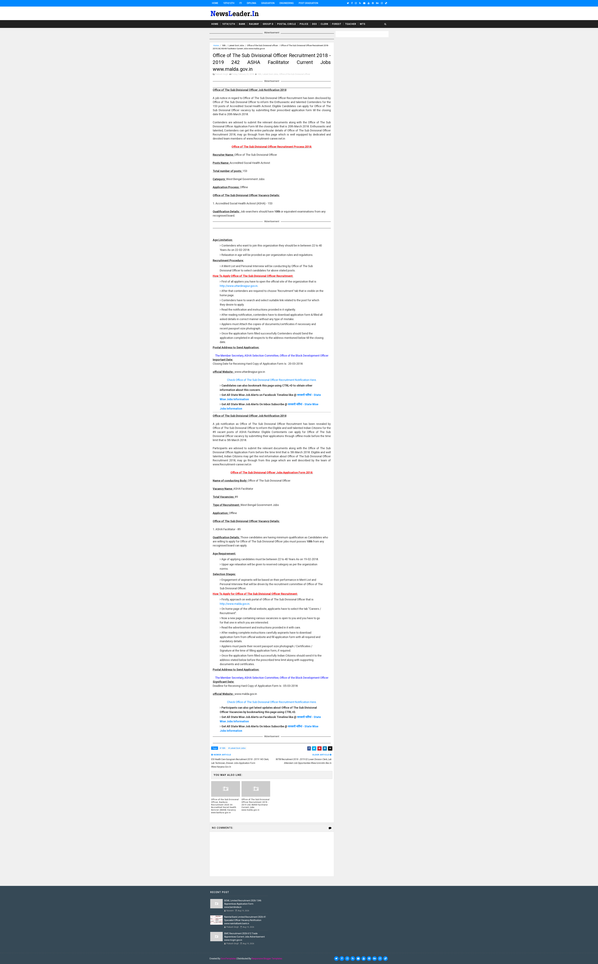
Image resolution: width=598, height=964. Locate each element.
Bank (242, 24)
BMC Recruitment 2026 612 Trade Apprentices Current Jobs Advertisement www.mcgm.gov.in (244, 936)
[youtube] (368, 3)
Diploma (251, 3)
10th (224, 45)
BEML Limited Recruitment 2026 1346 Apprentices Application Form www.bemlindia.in (242, 903)
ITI (240, 3)
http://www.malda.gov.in (234, 603)
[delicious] (386, 3)
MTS (362, 24)
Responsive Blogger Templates (267, 958)
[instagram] (356, 3)
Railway (254, 24)
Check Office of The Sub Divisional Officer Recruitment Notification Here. (272, 380)
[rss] (360, 3)
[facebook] (352, 3)
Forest (336, 24)
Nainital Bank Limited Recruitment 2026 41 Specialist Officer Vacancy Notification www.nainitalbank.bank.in (245, 920)
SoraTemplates (228, 958)
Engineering (287, 3)
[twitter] (348, 3)
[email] (364, 3)
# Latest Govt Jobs (236, 748)
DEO (314, 24)
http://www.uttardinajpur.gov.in (239, 286)
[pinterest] (373, 3)
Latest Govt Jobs (236, 45)
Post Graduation (308, 3)
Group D (268, 24)
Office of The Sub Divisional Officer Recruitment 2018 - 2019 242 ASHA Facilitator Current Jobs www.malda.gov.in (256, 804)
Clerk (324, 24)
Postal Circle (286, 24)
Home (215, 3)
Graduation (268, 3)
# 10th (222, 748)
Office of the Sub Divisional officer (262, 45)
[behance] (377, 3)
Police (304, 24)
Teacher (350, 24)
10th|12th (228, 3)
